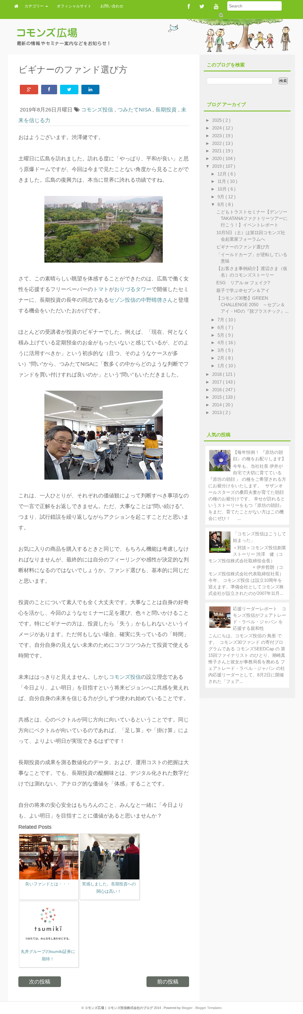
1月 (221, 365)
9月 (221, 196)
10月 (222, 188)
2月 (221, 357)
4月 (221, 342)
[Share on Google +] (29, 89)
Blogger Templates (208, 1008)
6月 (221, 327)
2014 (217, 404)
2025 (217, 120)
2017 (217, 381)
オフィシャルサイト (74, 6)
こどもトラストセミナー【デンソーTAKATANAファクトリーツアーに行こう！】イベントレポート (252, 218)
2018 (217, 374)
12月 (222, 173)
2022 (217, 143)
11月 (222, 181)
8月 (221, 204)
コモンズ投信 (98, 110)
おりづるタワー (133, 289)
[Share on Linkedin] (90, 89)
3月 (221, 350)
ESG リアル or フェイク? (243, 282)
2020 (217, 158)
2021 (217, 150)
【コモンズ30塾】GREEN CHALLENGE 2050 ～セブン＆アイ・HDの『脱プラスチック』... (252, 305)
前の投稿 (167, 982)
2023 (217, 135)
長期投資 (166, 110)
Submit (221, 15)
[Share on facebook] (49, 89)
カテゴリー (35, 6)
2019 (217, 166)
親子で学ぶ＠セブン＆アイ (243, 290)
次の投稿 (39, 982)
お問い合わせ (111, 6)
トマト (101, 289)
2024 (217, 127)
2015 (217, 397)
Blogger (188, 1008)
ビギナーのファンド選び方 (243, 246)
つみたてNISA (134, 110)
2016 (217, 389)
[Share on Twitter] (69, 89)
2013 (217, 412)
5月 (221, 335)
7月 (221, 319)
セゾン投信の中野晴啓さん (141, 300)
